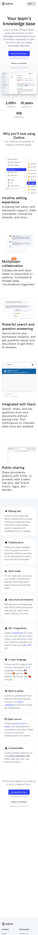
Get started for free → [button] (19, 54)
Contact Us (23, 933)
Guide (4, 933)
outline (9, 3)
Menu (30, 4)
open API (26, 645)
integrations (17, 633)
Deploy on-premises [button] (19, 63)
